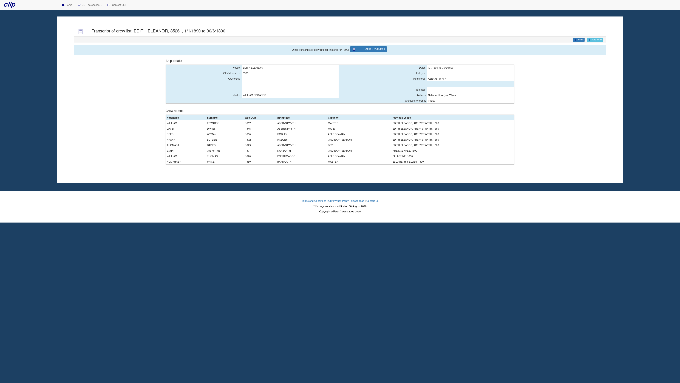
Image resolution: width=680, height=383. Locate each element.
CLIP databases (91, 5)
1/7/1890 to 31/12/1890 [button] (373, 48)
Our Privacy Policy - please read (346, 200)
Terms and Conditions (314, 200)
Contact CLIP (119, 5)
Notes (580, 39)
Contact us (372, 200)
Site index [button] (597, 39)
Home (69, 5)
